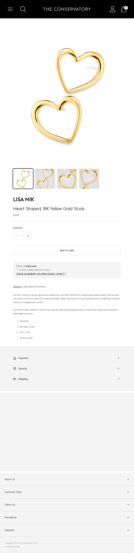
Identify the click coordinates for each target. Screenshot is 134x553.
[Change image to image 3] (67, 179)
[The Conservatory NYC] (67, 9)
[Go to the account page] (112, 9)
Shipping (17, 286)
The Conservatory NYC (28, 543)
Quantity (18, 227)
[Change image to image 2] (45, 179)
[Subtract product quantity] (28, 236)
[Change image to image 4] (89, 179)
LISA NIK (23, 199)
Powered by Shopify (12, 547)
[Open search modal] (23, 9)
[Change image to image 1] (23, 179)
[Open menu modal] (10, 9)
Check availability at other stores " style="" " (41, 273)
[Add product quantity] (16, 236)
